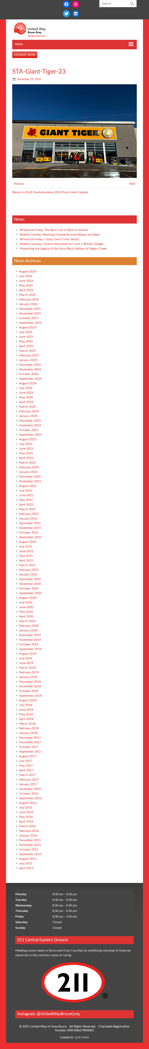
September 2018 (30, 695)
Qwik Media (81, 1037)
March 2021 (27, 565)
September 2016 (30, 798)
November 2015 (30, 844)
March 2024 (27, 406)
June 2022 (26, 495)
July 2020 (25, 602)
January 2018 (28, 733)
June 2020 (26, 607)
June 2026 (26, 280)
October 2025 (28, 318)
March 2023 (27, 462)
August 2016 (27, 802)
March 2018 (27, 723)
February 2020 (29, 625)
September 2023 (30, 434)
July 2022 (25, 490)
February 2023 (29, 467)
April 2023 (26, 458)
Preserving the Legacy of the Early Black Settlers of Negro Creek (63, 248)
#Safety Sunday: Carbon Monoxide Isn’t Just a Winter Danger (62, 243)
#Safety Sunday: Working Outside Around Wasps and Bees (60, 234)
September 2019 (30, 649)
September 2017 (30, 751)
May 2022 (26, 499)
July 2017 (25, 761)
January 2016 (28, 835)
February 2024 (29, 411)
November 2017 (30, 742)
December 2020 (30, 579)
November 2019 (30, 639)
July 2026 (25, 276)
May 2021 (26, 555)
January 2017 (28, 784)
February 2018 (29, 728)
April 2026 (26, 290)
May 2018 (26, 714)
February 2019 (29, 672)
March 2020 (27, 621)
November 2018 (30, 686)
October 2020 (28, 588)
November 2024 (30, 369)
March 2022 (27, 509)
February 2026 (29, 299)
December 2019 (30, 635)
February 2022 (29, 513)
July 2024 (25, 388)
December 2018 (30, 681)
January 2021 (28, 574)
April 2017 (26, 770)
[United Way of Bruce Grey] (34, 36)
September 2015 (30, 854)
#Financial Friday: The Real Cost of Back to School (54, 230)
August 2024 (27, 383)
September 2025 (30, 322)
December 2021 (30, 523)
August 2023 (27, 439)
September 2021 (30, 537)
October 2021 (28, 532)
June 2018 (26, 709)
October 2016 (28, 793)
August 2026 (27, 271)
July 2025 (25, 332)
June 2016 (26, 812)
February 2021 (29, 569)
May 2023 (26, 453)
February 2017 (29, 779)
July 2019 (25, 658)
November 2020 (30, 583)
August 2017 (27, 756)
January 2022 (28, 518)
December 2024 (30, 364)
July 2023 (25, 444)
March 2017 (27, 775)
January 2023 (28, 472)
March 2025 (27, 350)
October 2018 (28, 691)
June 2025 (26, 336)
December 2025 (30, 308)
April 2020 (26, 616)
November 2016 (30, 788)
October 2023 (28, 430)
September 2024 (30, 378)
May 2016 (26, 816)
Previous (19, 183)
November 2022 (30, 481)
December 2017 (30, 737)
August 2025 (27, 327)
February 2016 (29, 830)
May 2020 (26, 611)
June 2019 (26, 663)
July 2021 (25, 546)
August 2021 (27, 541)
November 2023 (30, 425)
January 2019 (28, 677)
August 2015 (27, 858)
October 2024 (28, 374)
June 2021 (26, 551)
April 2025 (26, 346)
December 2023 (30, 420)
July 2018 (25, 705)
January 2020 (28, 630)
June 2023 (26, 448)
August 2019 (27, 653)
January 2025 (28, 360)
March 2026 (27, 294)
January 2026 (28, 304)
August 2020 (27, 597)
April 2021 (26, 560)
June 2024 (26, 392)
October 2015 (28, 849)
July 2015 (25, 863)
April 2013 (26, 868)
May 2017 (26, 765)
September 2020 (30, 593)
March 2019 (27, 667)
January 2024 (28, 416)
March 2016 (27, 826)
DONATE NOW (25, 54)
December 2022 (30, 476)
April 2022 (26, 504)
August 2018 (27, 700)
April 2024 (26, 402)
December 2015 (30, 840)
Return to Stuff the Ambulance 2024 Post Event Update (50, 192)
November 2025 (30, 313)
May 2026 (26, 285)
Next (132, 183)
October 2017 (28, 747)
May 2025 (26, 341)
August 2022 (27, 486)
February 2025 (29, 355)
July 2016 (25, 807)
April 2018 (26, 719)
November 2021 (30, 527)
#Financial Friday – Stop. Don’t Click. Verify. (49, 239)
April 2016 (26, 821)
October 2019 (28, 644)
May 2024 (26, 397)
